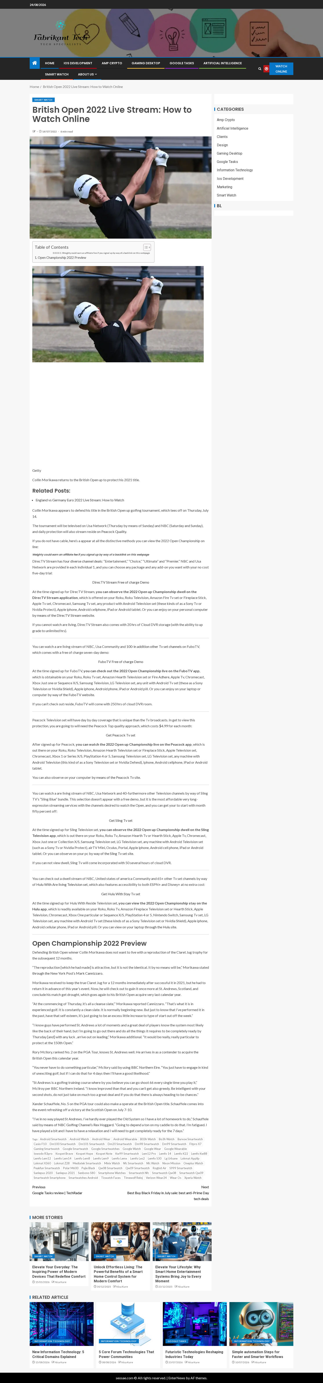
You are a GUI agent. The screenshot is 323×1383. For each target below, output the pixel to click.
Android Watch (79, 1139)
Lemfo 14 (165, 1153)
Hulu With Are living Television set (62, 884)
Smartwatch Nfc (139, 1173)
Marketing (224, 187)
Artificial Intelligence (222, 63)
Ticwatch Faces (111, 1177)
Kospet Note (104, 1153)
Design (222, 145)
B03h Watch (148, 1139)
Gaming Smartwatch (47, 1149)
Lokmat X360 (42, 1163)
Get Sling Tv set (120, 820)
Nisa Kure (60, 1282)
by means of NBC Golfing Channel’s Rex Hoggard (76, 1125)
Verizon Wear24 (156, 1177)
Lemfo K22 (181, 1153)
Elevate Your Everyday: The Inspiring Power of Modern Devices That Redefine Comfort (58, 1272)
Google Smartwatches (105, 1149)
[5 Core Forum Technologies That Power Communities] (128, 1324)
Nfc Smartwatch (133, 1163)
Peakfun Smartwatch (47, 1168)
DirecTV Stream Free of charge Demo (120, 582)
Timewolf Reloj (133, 1177)
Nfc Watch (152, 1163)
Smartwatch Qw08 (164, 1173)
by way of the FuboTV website (71, 695)
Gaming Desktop (146, 63)
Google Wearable (175, 1149)
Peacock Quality (113, 531)
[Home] (34, 63)
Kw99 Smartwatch (127, 1153)
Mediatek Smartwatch (87, 1163)
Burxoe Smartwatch (190, 1139)
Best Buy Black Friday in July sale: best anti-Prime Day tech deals (168, 1193)
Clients (222, 137)
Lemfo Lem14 (62, 1158)
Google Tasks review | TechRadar (57, 1190)
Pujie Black (88, 1168)
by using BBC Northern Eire (139, 1067)
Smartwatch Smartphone (49, 1177)
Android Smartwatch (53, 1139)
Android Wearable (125, 1139)
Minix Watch (112, 1163)
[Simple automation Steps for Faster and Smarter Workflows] (261, 1324)
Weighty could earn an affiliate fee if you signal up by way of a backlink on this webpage (106, 253)
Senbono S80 (86, 1173)
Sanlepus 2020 (43, 1173)
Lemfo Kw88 (199, 1153)
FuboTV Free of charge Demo (120, 661)
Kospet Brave (64, 1153)
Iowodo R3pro (43, 1153)
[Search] (260, 68)
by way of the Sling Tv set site (111, 853)
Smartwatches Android (83, 1177)
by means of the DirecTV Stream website (63, 615)
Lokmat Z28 (62, 1163)
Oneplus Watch (193, 1163)
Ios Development (78, 63)
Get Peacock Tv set (120, 735)
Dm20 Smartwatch (120, 1144)
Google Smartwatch (75, 1149)
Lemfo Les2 (137, 1158)
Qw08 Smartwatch (110, 1168)
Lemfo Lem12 (42, 1158)
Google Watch (132, 1149)
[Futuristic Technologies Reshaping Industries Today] (195, 1324)
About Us (86, 74)
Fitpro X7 (195, 1144)
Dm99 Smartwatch (174, 1144)
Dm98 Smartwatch (147, 1144)
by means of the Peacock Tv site (116, 777)
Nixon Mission (171, 1163)
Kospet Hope (84, 1153)
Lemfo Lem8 (82, 1158)
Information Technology (235, 170)
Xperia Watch (192, 1177)
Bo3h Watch (166, 1139)
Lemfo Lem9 (101, 1158)
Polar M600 (70, 1168)
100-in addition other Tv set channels (154, 646)
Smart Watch (57, 74)
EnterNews (176, 1378)
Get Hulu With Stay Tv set (120, 894)
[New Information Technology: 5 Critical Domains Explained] (62, 1324)
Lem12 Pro (149, 1153)
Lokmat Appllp (190, 1158)
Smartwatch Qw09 (191, 1173)
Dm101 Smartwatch (92, 1144)
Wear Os (175, 1177)
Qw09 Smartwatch (137, 1168)
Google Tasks (182, 63)
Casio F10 (40, 1144)
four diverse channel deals (82, 561)
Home (49, 63)
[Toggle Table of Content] (145, 247)
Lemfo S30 (155, 1158)
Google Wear (152, 1149)
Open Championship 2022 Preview (62, 257)
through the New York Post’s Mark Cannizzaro (67, 973)
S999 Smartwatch (180, 1168)
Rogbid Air (159, 1168)
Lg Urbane (171, 1158)
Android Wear (101, 1139)
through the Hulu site (160, 927)
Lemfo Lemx (119, 1158)
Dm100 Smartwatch (63, 1144)
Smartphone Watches (112, 1173)
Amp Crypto (112, 63)
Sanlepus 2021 (65, 1173)
